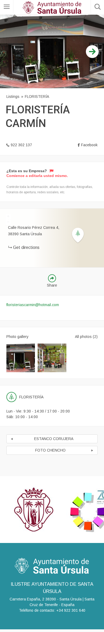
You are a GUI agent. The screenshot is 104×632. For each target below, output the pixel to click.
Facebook (89, 145)
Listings (12, 96)
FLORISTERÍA (37, 96)
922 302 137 (21, 145)
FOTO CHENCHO (50, 450)
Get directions (26, 247)
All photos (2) (86, 336)
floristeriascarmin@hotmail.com (32, 305)
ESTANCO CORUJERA (53, 439)
